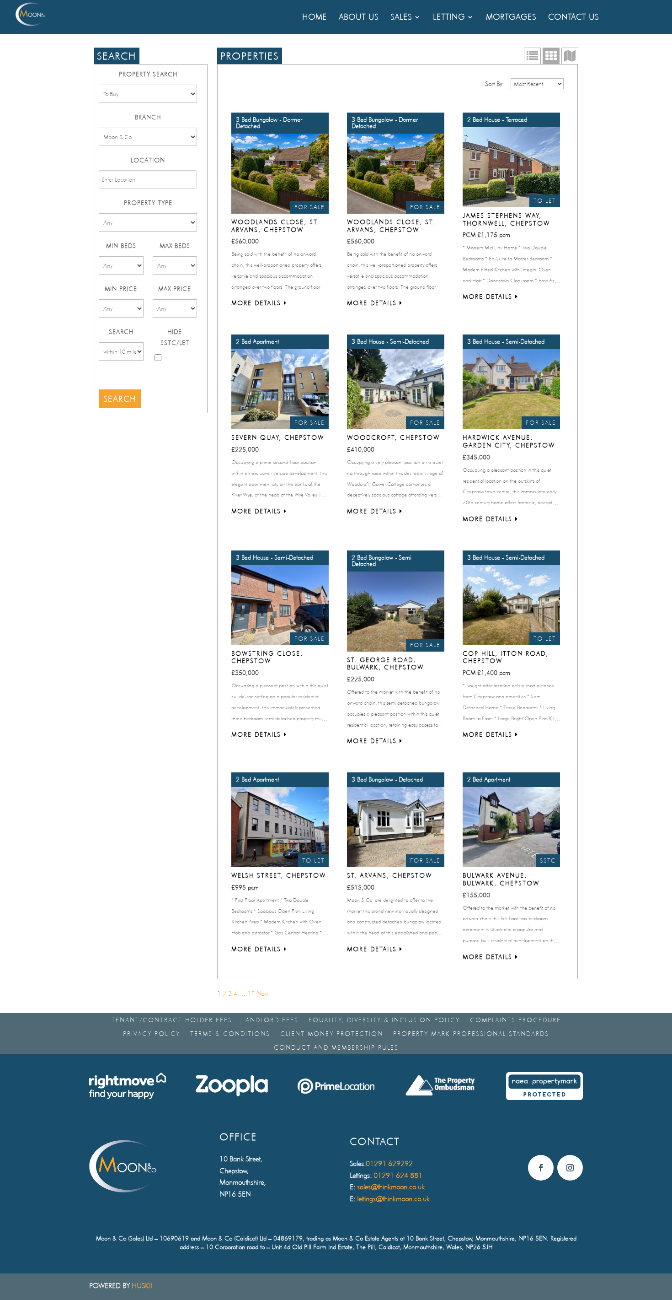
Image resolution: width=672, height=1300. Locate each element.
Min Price (121, 288)
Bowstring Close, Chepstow (267, 657)
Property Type (148, 202)
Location (148, 160)
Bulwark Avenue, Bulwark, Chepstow (501, 879)
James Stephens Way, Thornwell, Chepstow (506, 219)
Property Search (148, 74)
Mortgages (511, 18)
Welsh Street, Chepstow (278, 875)
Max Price (174, 288)
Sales (401, 18)
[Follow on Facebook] (541, 1168)
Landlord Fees (270, 1020)
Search (121, 331)
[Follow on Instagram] (570, 1168)
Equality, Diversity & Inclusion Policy (384, 1020)
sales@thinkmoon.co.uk (391, 1186)
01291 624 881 (397, 1175)
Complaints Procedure (515, 1020)
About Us (359, 18)
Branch (148, 117)
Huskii (142, 1285)
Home (314, 18)
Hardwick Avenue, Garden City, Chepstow (509, 441)
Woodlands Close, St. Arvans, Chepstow (275, 225)
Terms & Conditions (230, 1033)
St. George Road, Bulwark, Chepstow (385, 663)
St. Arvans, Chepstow (389, 875)
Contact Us (573, 18)
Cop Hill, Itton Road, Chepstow (506, 657)
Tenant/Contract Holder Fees (172, 1020)
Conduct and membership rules (336, 1047)
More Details (257, 303)
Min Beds (121, 245)
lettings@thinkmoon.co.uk (393, 1198)
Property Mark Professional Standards (471, 1033)
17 (251, 993)
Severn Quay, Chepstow (277, 437)
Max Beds (175, 245)
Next (262, 993)
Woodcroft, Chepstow (393, 437)
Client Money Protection (331, 1033)
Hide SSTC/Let (174, 337)
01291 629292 (389, 1163)
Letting (449, 18)
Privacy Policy (151, 1033)
